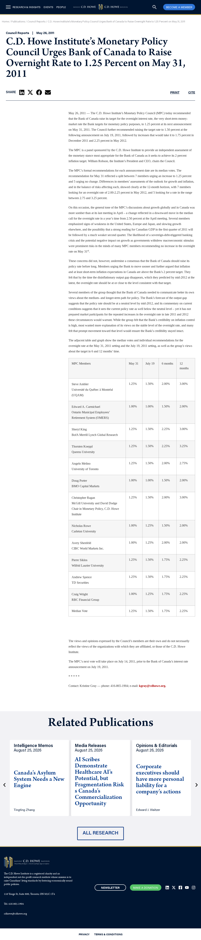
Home (5, 21)
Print (174, 92)
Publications (18, 21)
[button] (21, 92)
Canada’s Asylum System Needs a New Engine (39, 779)
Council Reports (36, 21)
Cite (191, 92)
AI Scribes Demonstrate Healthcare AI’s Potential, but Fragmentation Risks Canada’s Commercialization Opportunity (99, 782)
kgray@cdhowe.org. (152, 685)
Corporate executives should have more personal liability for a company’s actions (160, 779)
